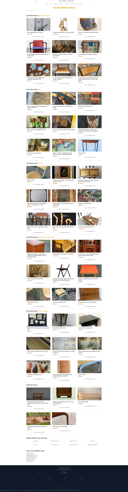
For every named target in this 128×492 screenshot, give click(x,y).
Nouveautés (54, 487)
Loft (47, 3)
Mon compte (62, 484)
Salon (51, 3)
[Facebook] (33, 1)
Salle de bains (66, 3)
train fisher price (29, 461)
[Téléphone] (37, 1)
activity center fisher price (31, 456)
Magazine (74, 487)
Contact (77, 489)
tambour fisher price (30, 460)
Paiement (65, 484)
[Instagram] (34, 1)
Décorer (63, 487)
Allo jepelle (92, 441)
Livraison (69, 484)
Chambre (55, 3)
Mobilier (80, 3)
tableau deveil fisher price (31, 457)
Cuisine (60, 3)
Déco (76, 3)
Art (71, 487)
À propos (73, 489)
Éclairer (65, 487)
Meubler (57, 487)
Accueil (27, 10)
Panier (59, 484)
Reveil (35, 444)
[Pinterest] (65, 472)
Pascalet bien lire (73, 441)
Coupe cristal (35, 441)
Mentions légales (68, 489)
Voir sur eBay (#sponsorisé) (38, 36)
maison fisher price (30, 454)
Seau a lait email (54, 444)
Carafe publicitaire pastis (92, 444)
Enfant (68, 487)
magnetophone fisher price (31, 455)
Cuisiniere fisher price (54, 441)
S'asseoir (60, 487)
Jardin (71, 3)
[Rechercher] (94, 1)
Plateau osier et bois (74, 444)
